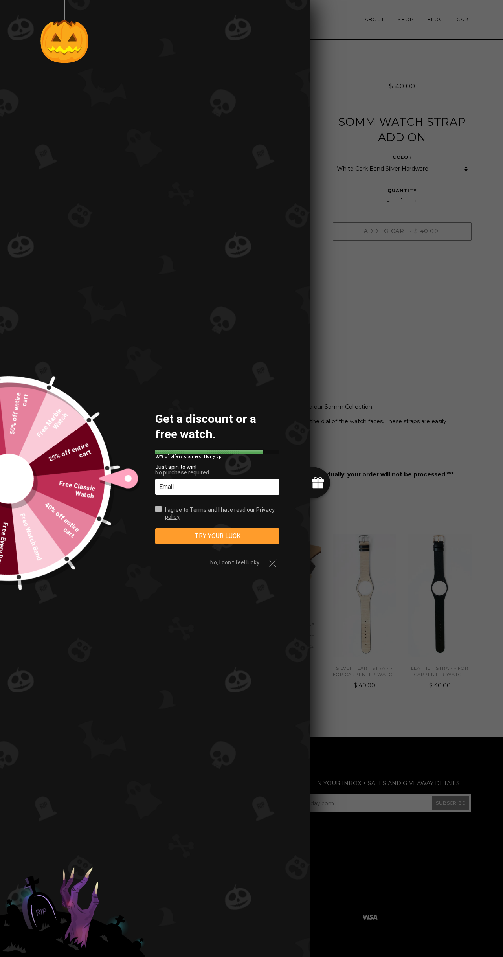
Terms (198, 509)
